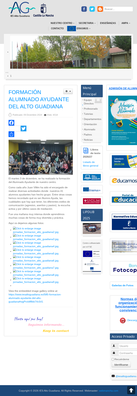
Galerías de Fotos (122, 285)
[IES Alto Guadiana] (32, 9)
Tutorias (88, 113)
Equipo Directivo (89, 102)
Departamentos (92, 119)
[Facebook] (84, 8)
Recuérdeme (122, 359)
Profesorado (91, 108)
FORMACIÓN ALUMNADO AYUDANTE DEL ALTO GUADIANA (39, 99)
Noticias (88, 139)
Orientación (90, 124)
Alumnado (89, 129)
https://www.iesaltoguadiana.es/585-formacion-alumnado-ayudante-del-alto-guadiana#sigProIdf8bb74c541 (35, 298)
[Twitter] (92, 8)
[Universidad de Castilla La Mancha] (92, 201)
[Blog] (100, 8)
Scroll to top (131, 390)
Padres (88, 134)
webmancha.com (108, 390)
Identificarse (121, 364)
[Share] (41, 134)
